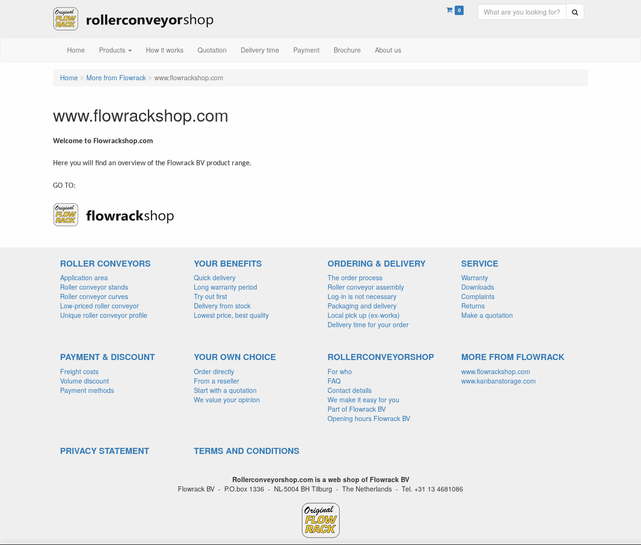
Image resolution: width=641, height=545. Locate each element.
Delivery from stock (222, 305)
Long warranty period (225, 287)
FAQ (334, 380)
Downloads (477, 287)
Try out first (210, 296)
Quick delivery (215, 277)
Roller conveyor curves (94, 296)
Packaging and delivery (362, 305)
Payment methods (87, 390)
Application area (84, 277)
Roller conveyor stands (94, 287)
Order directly (214, 371)
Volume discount (84, 380)
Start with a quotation (225, 390)
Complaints (478, 296)
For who (340, 371)
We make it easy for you (363, 399)
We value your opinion (227, 399)
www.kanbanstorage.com (498, 380)
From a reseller (216, 380)
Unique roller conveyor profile (103, 315)
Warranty (474, 277)
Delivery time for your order (368, 324)
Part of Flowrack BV (357, 409)
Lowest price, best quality (231, 315)
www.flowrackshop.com (495, 371)
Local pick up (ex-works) (364, 315)
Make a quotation (487, 315)
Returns (473, 305)
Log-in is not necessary (362, 296)
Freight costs (79, 371)
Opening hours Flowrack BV (369, 418)
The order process (355, 277)
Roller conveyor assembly (366, 287)
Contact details (350, 390)
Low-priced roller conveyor (99, 305)
